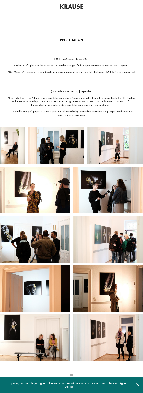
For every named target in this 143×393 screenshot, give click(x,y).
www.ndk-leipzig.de (74, 115)
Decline (69, 386)
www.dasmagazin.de (123, 71)
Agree (123, 383)
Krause (71, 6)
